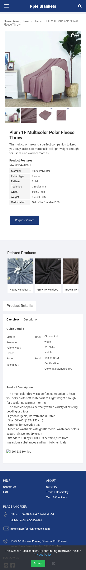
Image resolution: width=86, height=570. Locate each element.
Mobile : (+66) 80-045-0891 (26, 520)
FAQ (5, 491)
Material (16, 170)
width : (48, 341)
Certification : (52, 363)
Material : (11, 336)
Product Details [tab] (19, 305)
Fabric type (17, 176)
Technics (16, 186)
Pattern (15, 181)
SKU (11, 164)
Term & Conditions (57, 497)
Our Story (51, 486)
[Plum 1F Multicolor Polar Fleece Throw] (43, 68)
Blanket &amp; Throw (17, 21)
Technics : (12, 364)
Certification (18, 202)
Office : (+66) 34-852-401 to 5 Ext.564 (32, 513)
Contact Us (9, 486)
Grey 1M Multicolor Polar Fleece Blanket (48, 289)
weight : (49, 352)
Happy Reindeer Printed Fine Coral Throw (20, 289)
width (14, 191)
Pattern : (11, 358)
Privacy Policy (43, 554)
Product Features (20, 160)
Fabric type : (13, 347)
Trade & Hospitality (57, 491)
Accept (38, 563)
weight (15, 196)
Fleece (40, 21)
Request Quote (24, 220)
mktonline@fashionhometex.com (30, 528)
